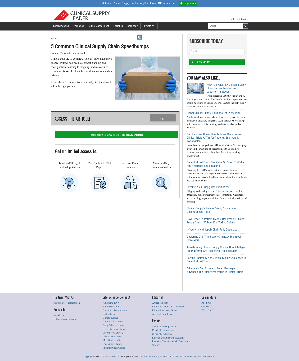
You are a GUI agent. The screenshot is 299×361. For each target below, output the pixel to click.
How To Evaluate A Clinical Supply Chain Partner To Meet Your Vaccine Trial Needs (226, 88)
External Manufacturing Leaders (168, 337)
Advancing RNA (111, 302)
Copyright (88, 356)
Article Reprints (160, 302)
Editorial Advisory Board (164, 310)
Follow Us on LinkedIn (64, 319)
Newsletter (58, 315)
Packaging (79, 25)
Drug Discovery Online (114, 329)
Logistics (118, 25)
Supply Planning (61, 25)
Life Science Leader (112, 336)
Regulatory (133, 25)
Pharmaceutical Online (114, 347)
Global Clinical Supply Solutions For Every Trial (213, 113)
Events (148, 25)
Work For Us (208, 310)
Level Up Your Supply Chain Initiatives (208, 187)
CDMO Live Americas (163, 330)
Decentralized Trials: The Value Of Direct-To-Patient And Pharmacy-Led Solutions (216, 164)
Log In (232, 19)
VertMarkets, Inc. (112, 356)
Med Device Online (112, 340)
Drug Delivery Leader (113, 325)
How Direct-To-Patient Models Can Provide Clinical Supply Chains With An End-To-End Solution (216, 220)
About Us (206, 302)
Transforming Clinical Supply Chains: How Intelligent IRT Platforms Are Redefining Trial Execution (216, 248)
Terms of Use (145, 356)
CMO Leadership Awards (165, 326)
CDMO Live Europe (162, 333)
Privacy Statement (160, 356)
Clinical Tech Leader (113, 321)
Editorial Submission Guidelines (168, 306)
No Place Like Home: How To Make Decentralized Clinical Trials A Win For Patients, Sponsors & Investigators (215, 137)
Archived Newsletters (162, 314)
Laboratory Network (113, 332)
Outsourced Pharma (112, 343)
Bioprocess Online (112, 306)
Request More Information (66, 302)
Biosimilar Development (115, 310)
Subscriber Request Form (181, 356)
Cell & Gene (109, 314)
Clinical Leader (110, 317)
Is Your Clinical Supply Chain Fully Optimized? (213, 229)
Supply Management (99, 25)
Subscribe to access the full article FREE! (116, 134)
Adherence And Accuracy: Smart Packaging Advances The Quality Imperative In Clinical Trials (215, 270)
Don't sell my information (204, 356)
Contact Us (206, 306)
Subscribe (243, 19)
